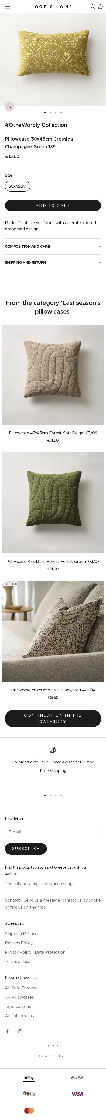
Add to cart (53, 205)
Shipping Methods (22, 933)
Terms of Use (17, 961)
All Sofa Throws (20, 988)
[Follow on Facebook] (7, 1031)
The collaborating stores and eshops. (40, 883)
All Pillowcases (19, 997)
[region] (53, 767)
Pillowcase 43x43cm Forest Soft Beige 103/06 (53, 433)
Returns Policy (19, 943)
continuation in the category (53, 718)
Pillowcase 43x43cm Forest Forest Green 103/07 (53, 561)
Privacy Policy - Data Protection (35, 952)
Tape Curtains (18, 1006)
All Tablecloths (19, 1015)
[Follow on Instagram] (20, 1031)
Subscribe (26, 848)
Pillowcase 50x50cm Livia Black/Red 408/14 (53, 690)
